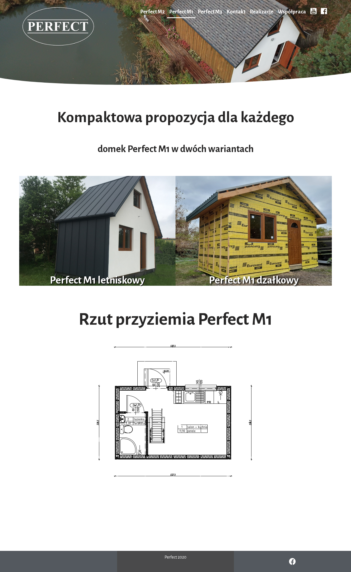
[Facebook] (292, 561)
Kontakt (236, 12)
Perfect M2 (152, 12)
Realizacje (261, 12)
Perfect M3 (210, 12)
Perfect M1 (181, 12)
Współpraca (292, 12)
